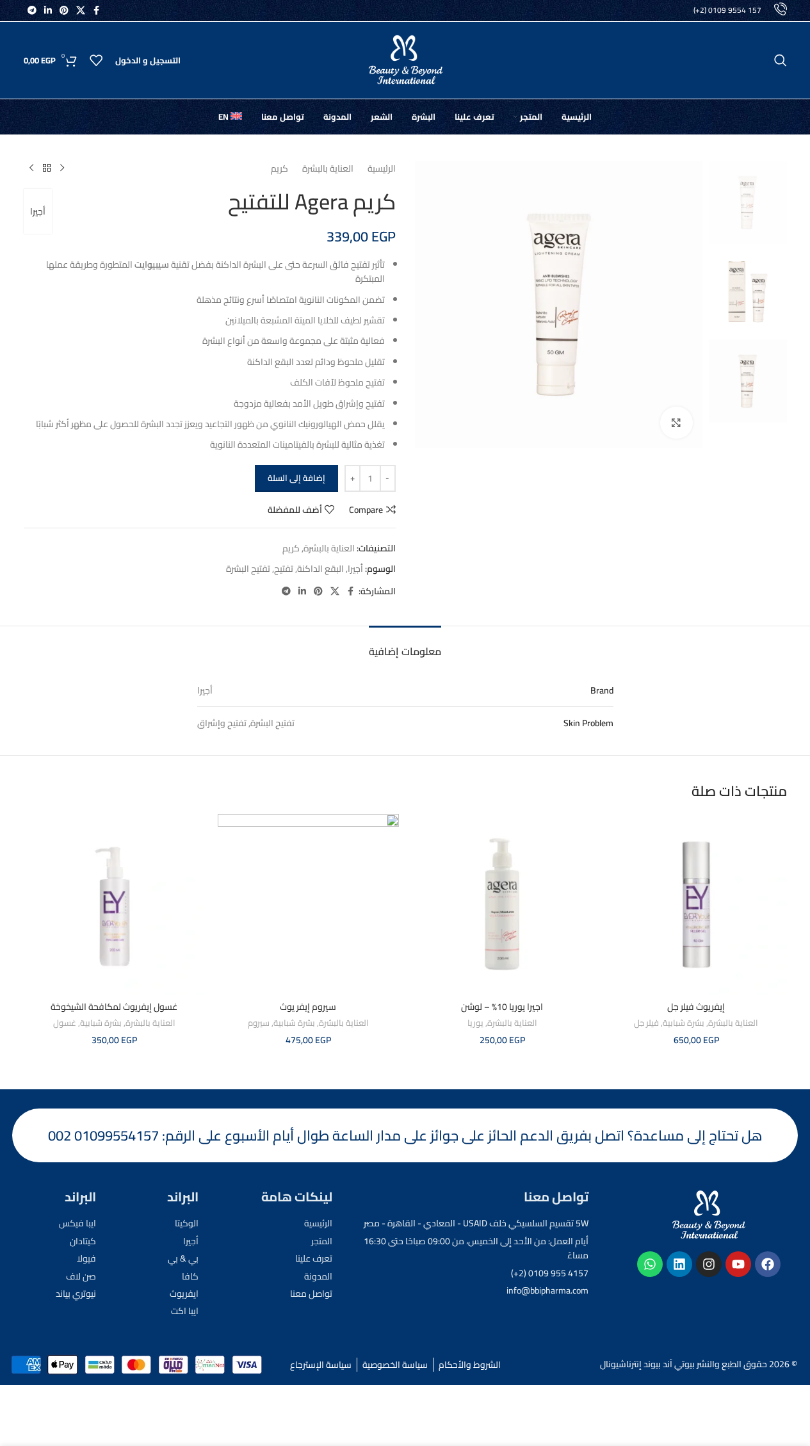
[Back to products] (46, 168)
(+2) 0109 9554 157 (727, 10)
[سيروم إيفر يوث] (308, 904)
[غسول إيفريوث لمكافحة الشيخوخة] (114, 904)
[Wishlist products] (96, 60)
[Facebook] (768, 1264)
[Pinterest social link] (64, 10)
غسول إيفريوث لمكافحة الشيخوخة (114, 1006)
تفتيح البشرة (248, 568)
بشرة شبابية (683, 1023)
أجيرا (37, 211)
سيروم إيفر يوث (308, 1006)
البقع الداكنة (320, 568)
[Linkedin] (679, 1264)
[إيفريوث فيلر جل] (696, 904)
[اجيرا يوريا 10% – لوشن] (502, 904)
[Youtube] (738, 1264)
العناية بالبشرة (327, 168)
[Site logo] (405, 59)
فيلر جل (646, 1023)
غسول (64, 1023)
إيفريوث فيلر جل (696, 1006)
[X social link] (80, 10)
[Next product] (31, 168)
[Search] (780, 60)
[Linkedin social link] (48, 10)
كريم (279, 168)
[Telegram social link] (32, 10)
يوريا (475, 1023)
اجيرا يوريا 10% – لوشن (502, 1006)
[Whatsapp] (650, 1264)
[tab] (405, 645)
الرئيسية (382, 168)
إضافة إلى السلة (296, 477)
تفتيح (283, 568)
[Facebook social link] (96, 10)
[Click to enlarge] (676, 423)
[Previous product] (62, 168)
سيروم (259, 1023)
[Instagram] (709, 1264)
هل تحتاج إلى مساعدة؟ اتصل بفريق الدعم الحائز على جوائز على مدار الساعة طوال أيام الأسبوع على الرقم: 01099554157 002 (405, 1135)
